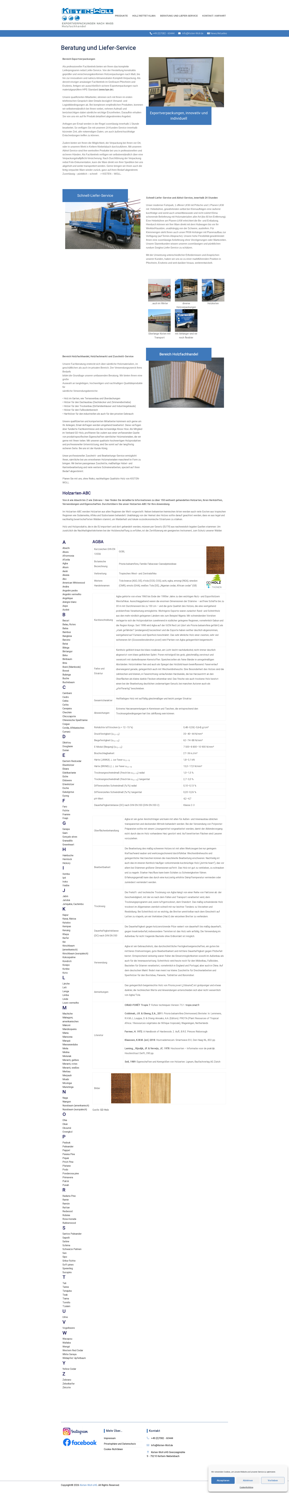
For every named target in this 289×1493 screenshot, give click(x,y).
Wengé (66, 1346)
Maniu (65, 1032)
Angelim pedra (70, 590)
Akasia (65, 575)
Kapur (65, 915)
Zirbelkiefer (68, 1383)
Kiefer (65, 938)
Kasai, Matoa (69, 918)
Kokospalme (69, 957)
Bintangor (67, 651)
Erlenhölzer (68, 784)
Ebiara (65, 768)
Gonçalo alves (69, 836)
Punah (65, 1185)
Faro (64, 806)
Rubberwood (69, 1222)
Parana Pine (68, 1154)
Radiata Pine (69, 1196)
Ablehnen (248, 1480)
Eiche (65, 776)
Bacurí (65, 620)
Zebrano (66, 1379)
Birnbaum (67, 659)
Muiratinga (67, 1087)
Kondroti (66, 961)
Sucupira (66, 1272)
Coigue (66, 724)
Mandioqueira (69, 1029)
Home (37, 58)
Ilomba (66, 874)
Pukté (65, 1181)
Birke (65, 655)
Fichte (65, 810)
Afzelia (66, 559)
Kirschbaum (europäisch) (75, 953)
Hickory (66, 863)
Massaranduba (70, 1044)
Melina (65, 1052)
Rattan (66, 1207)
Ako (64, 579)
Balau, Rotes (69, 624)
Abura (65, 552)
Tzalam (66, 1306)
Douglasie (67, 746)
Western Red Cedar (72, 1350)
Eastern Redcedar (71, 761)
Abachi (66, 548)
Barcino (66, 639)
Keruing (66, 930)
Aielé (65, 571)
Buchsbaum (68, 682)
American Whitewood (73, 582)
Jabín (65, 896)
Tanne (65, 1287)
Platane (66, 1165)
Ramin (65, 1199)
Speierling (67, 1268)
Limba (65, 995)
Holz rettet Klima (144, 15)
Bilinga (65, 647)
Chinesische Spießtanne (75, 720)
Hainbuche (67, 855)
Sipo (64, 1256)
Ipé (64, 877)
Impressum (110, 1438)
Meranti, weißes (70, 1067)
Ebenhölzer (68, 765)
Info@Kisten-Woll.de (192, 33)
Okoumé (66, 1128)
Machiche (67, 1013)
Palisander (67, 1146)
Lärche (66, 983)
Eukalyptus (68, 792)
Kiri (64, 941)
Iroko (65, 881)
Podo (65, 1169)
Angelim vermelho (71, 594)
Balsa (65, 628)
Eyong (65, 795)
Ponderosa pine (70, 1173)
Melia (65, 1048)
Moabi (65, 1079)
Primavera (67, 1177)
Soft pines (68, 1264)
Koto (65, 972)
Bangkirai (67, 636)
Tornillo (66, 1302)
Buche (65, 678)
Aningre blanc (69, 602)
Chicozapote (69, 716)
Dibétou (66, 742)
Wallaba (66, 1342)
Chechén (67, 712)
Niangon (66, 1101)
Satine (65, 1241)
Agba (65, 563)
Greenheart (68, 844)
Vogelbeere (68, 1328)
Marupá (66, 1040)
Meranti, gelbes (70, 1060)
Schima (66, 1245)
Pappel (66, 1150)
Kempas (66, 926)
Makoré (66, 1025)
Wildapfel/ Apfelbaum (74, 1358)
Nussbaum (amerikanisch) (75, 1105)
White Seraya (69, 1354)
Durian (65, 750)
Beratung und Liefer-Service (179, 15)
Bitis (64, 663)
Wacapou (67, 1338)
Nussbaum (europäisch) (74, 1109)
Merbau (66, 1071)
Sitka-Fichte (69, 1260)
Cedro (65, 697)
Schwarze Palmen (71, 1249)
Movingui (67, 1083)
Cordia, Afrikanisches (73, 727)
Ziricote (66, 1387)
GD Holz (104, 1109)
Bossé (65, 670)
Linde (65, 999)
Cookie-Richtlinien (113, 1449)
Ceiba (65, 700)
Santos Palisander (72, 1233)
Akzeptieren (223, 1480)
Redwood (67, 1211)
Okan (65, 1124)
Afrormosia (68, 555)
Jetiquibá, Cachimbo (73, 904)
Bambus (66, 632)
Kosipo (66, 965)
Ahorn (65, 567)
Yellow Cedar (69, 1368)
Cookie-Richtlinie (246, 1487)
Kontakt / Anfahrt (214, 15)
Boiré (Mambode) (71, 667)
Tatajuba (67, 1290)
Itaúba (65, 885)
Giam (65, 833)
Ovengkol (67, 1131)
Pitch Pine (67, 1161)
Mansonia (67, 1036)
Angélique (67, 598)
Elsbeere (67, 780)
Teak (65, 1294)
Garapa (66, 829)
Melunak (66, 1056)
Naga (65, 1097)
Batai (65, 643)
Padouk (66, 1142)
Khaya (65, 934)
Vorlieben (273, 1480)
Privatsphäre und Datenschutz (120, 1443)
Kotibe (66, 968)
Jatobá (66, 900)
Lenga (65, 991)
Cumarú (66, 731)
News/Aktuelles (219, 33)
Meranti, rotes (69, 1063)
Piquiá (65, 1158)
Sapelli (66, 1237)
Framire (66, 814)
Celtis (65, 704)
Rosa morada (69, 1219)
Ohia (64, 1120)
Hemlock (67, 859)
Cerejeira (67, 708)
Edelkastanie (69, 772)
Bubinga (66, 674)
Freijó (65, 818)
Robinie (66, 1215)
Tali (64, 1283)
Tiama (65, 1298)
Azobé (65, 609)
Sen (64, 1253)
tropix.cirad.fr (192, 1005)
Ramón (66, 1203)
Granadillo (67, 840)
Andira (65, 586)
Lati (64, 987)
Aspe (65, 605)
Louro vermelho (70, 1002)
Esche (65, 788)
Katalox (66, 922)
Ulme (65, 1317)
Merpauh (67, 1075)
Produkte (121, 15)
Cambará (67, 693)
